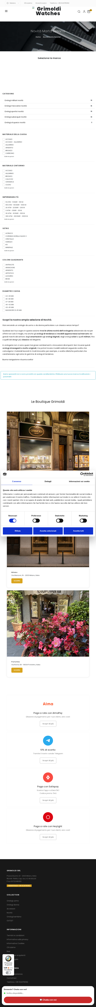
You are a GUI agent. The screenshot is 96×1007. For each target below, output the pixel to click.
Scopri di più (48, 723)
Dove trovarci (41, 3)
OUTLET (10, 920)
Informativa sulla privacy (17, 939)
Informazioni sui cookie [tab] (79, 481)
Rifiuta (17, 531)
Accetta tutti (78, 531)
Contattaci (11, 978)
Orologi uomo (13, 901)
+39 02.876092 (21, 982)
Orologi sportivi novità (14, 111)
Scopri (17, 581)
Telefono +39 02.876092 (59, 3)
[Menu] (12, 955)
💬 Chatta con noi (48, 1000)
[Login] (84, 12)
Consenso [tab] (16, 481)
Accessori (11, 908)
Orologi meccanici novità (15, 106)
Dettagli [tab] (48, 481)
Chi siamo (28, 3)
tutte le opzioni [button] (9, 156)
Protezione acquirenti (16, 955)
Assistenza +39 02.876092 (19, 885)
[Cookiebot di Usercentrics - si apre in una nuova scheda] (82, 474)
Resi (8, 951)
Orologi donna (13, 905)
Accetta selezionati (48, 531)
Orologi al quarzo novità (14, 122)
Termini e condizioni (15, 935)
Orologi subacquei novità (15, 117)
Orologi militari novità (13, 100)
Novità (9, 912)
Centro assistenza (14, 974)
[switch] (36, 521)
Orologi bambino (14, 916)
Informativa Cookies (15, 943)
